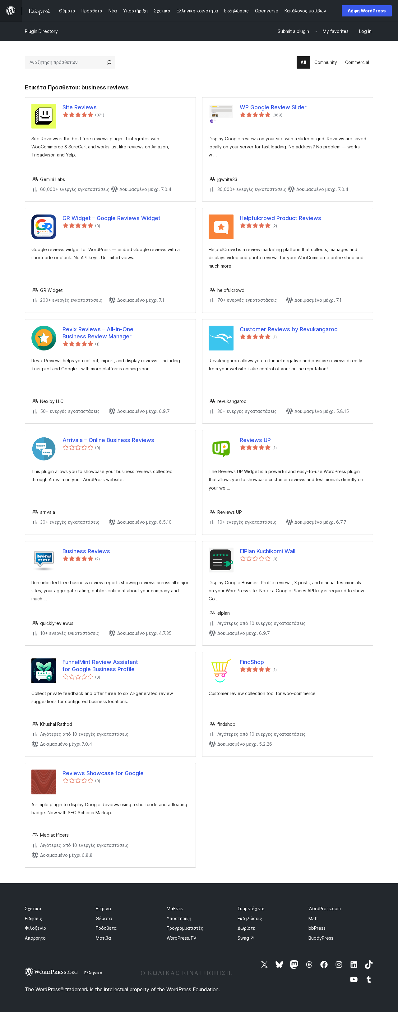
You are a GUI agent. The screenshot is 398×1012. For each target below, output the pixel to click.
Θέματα (104, 918)
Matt (313, 918)
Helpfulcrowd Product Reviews (280, 218)
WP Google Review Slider (273, 107)
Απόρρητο (35, 938)
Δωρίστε (246, 928)
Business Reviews (86, 551)
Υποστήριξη (179, 918)
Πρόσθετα (106, 928)
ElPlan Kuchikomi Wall (267, 551)
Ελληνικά (93, 972)
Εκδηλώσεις (250, 918)
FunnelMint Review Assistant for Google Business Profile (100, 665)
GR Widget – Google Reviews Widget (111, 218)
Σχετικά (33, 908)
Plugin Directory (41, 31)
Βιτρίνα (103, 908)
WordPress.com (324, 908)
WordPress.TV (181, 938)
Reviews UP (255, 440)
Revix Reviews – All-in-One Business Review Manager (97, 333)
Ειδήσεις (33, 918)
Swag (246, 938)
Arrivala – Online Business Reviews (108, 440)
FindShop (252, 662)
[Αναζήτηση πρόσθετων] (109, 62)
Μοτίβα (103, 938)
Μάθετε (175, 908)
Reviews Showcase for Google (103, 773)
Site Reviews (79, 107)
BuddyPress (320, 938)
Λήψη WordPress (367, 10)
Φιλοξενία (35, 928)
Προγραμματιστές (185, 928)
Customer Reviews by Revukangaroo (289, 329)
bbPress (317, 928)
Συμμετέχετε (251, 908)
